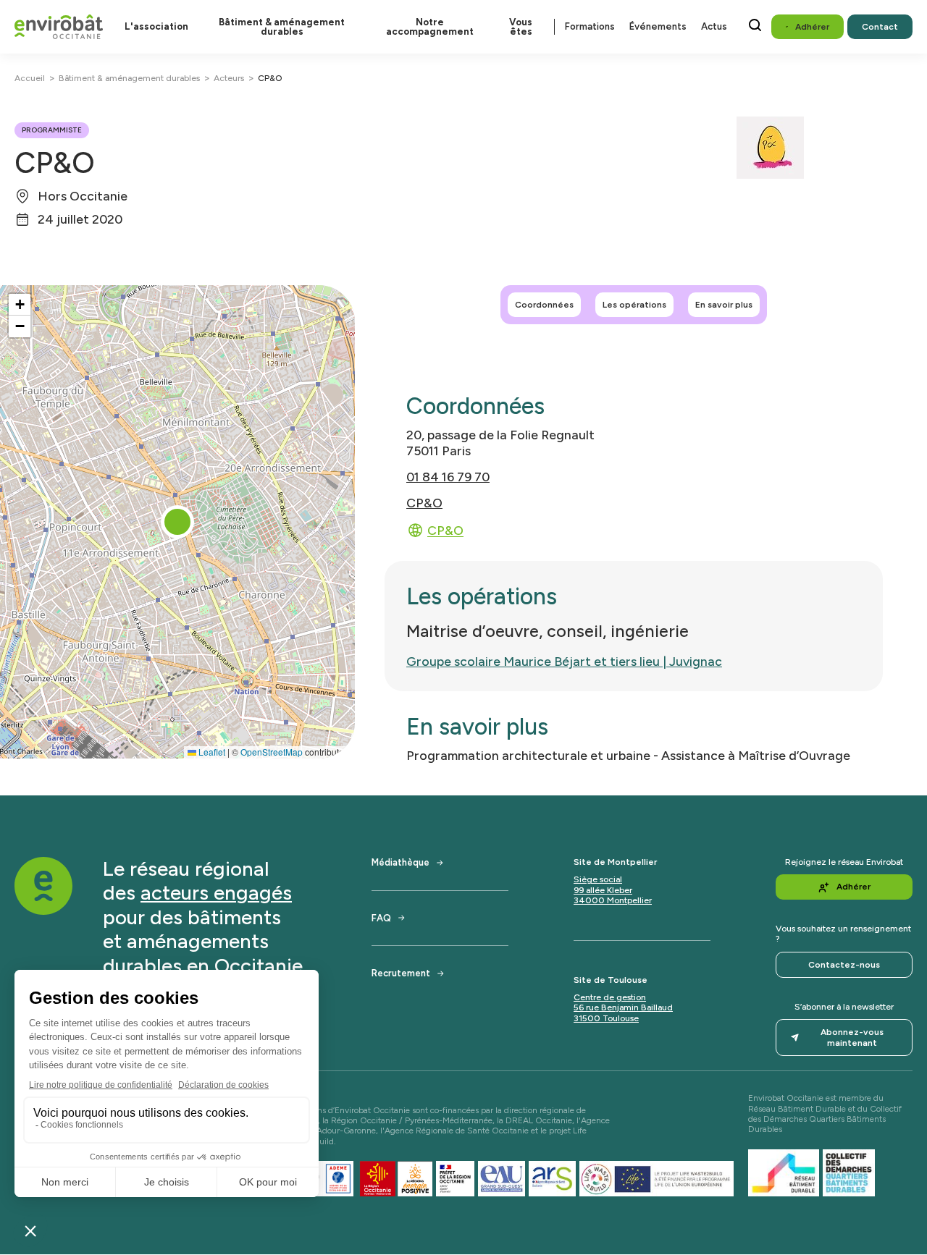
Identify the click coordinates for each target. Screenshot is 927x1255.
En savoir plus (723, 305)
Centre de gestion (610, 997)
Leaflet (210, 751)
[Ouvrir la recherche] (755, 25)
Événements (658, 26)
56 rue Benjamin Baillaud (623, 1007)
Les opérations (634, 305)
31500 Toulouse (606, 1018)
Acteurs (229, 78)
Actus (714, 26)
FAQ (381, 918)
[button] (177, 521)
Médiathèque (400, 862)
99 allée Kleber (603, 890)
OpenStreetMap (271, 751)
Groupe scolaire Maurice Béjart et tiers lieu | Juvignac (564, 661)
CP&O (424, 502)
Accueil (29, 78)
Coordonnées (544, 305)
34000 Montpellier (613, 900)
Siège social (598, 879)
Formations (590, 26)
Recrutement (401, 973)
